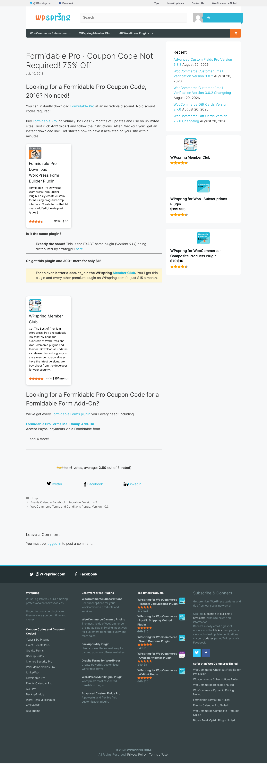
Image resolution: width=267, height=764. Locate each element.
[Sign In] (195, 17)
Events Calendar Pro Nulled (210, 705)
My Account (220, 630)
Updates (207, 638)
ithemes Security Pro (39, 661)
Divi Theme (33, 710)
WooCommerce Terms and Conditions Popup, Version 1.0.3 (69, 506)
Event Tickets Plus (37, 645)
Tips (156, 3)
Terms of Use (158, 754)
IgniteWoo (32, 672)
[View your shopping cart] (235, 33)
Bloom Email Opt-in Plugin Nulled (214, 720)
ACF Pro (31, 688)
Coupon (35, 498)
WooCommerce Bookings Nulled (213, 684)
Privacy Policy (137, 754)
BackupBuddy (35, 656)
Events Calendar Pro (39, 683)
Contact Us (198, 3)
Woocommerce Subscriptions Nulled (216, 679)
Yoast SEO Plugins (37, 639)
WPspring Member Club (95, 33)
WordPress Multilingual (40, 699)
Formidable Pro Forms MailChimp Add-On (60, 424)
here (79, 249)
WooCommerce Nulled (224, 3)
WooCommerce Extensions (48, 33)
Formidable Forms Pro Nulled (211, 699)
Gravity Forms (35, 650)
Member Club (124, 273)
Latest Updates (175, 3)
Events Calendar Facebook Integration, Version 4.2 (63, 502)
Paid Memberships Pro (40, 667)
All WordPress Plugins (134, 33)
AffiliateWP (33, 705)
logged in (54, 544)
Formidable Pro (82, 106)
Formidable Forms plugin (71, 414)
